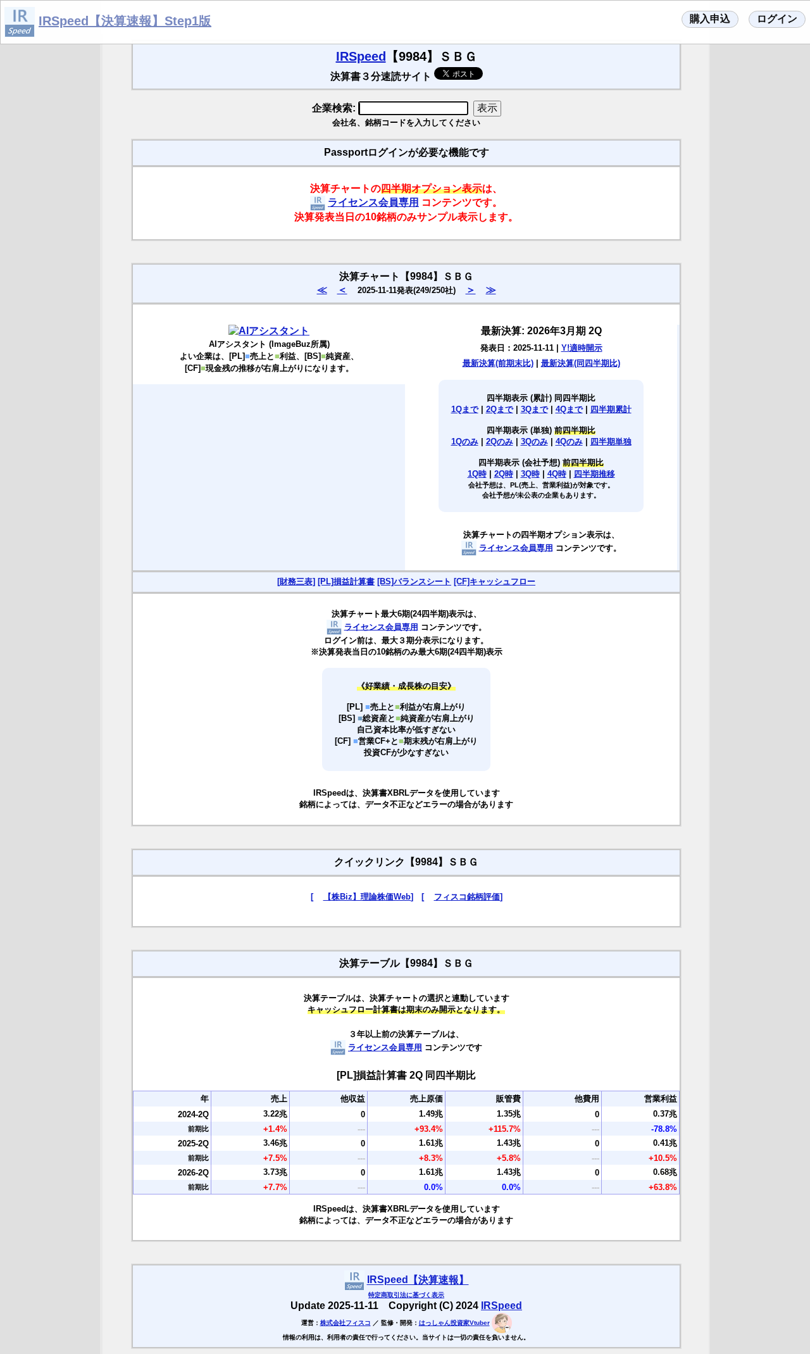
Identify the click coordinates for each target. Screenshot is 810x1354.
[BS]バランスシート (414, 581)
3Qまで (534, 409)
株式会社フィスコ (345, 1322)
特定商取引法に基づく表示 (406, 1294)
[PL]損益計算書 (346, 581)
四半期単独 (611, 441)
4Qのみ (569, 441)
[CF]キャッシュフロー (494, 581)
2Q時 (503, 474)
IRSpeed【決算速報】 (418, 1280)
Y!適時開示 (581, 348)
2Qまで (499, 409)
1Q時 (477, 474)
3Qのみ (534, 441)
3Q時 (530, 474)
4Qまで (569, 409)
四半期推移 (594, 474)
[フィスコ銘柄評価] (461, 896)
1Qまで (464, 409)
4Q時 (556, 474)
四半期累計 (611, 409)
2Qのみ (499, 441)
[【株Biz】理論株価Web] (362, 896)
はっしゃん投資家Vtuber (454, 1322)
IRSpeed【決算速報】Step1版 (125, 21)
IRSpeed (361, 56)
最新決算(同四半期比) (580, 363)
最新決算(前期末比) (498, 363)
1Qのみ (464, 441)
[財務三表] (296, 581)
